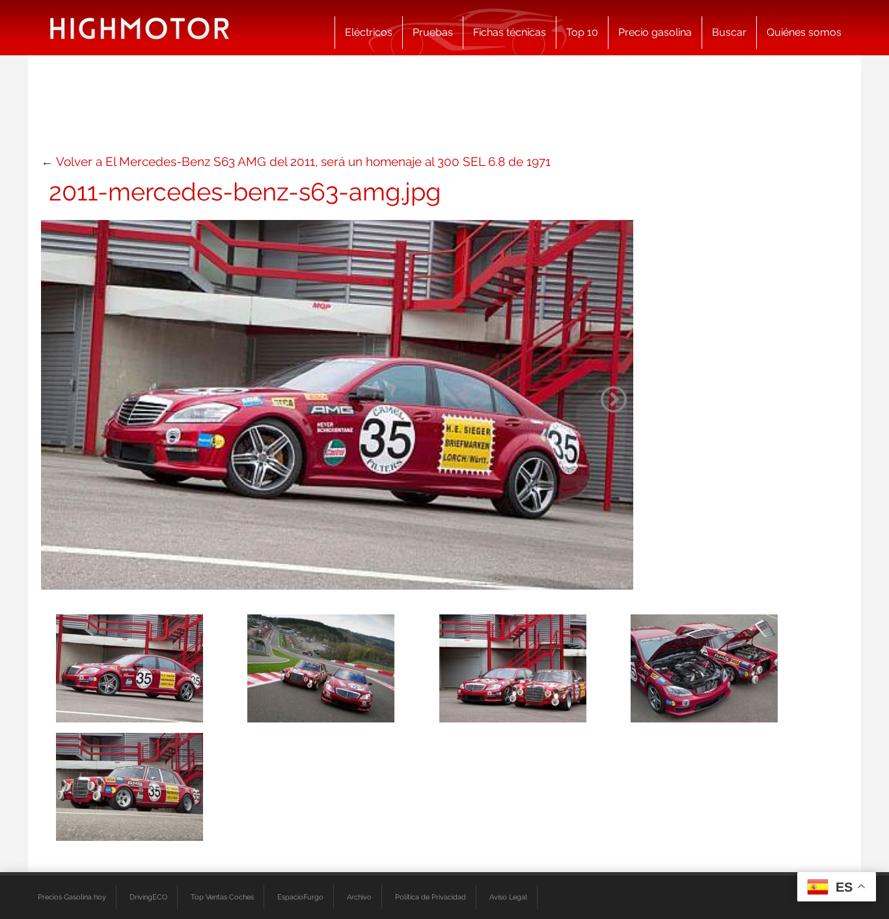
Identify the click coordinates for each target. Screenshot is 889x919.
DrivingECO (148, 896)
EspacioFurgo (300, 896)
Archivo (359, 896)
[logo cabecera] (139, 28)
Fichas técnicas (509, 32)
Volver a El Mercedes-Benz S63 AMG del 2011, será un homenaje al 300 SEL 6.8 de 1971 (303, 161)
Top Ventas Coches (222, 896)
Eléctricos (368, 32)
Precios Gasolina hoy (72, 896)
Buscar (729, 32)
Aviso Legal (508, 896)
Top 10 (582, 32)
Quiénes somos (804, 32)
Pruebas (433, 32)
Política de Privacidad (430, 896)
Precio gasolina (655, 32)
